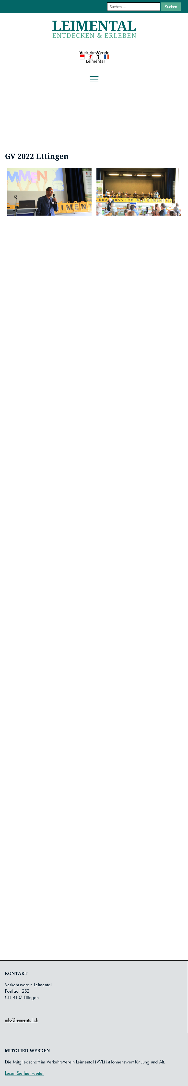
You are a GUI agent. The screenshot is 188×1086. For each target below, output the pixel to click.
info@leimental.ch (21, 1020)
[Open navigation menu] (94, 79)
